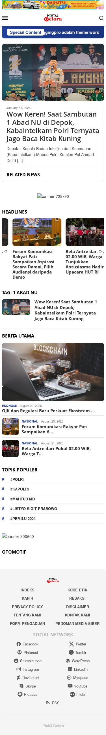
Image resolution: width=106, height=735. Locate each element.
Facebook (31, 644)
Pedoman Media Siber (77, 623)
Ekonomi (9, 405)
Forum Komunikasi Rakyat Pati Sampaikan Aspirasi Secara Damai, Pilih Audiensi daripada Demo (23, 264)
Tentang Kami (27, 615)
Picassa (30, 694)
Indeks (27, 590)
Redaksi (77, 598)
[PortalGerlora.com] (53, 17)
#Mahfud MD (22, 499)
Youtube (80, 686)
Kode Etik (77, 590)
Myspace (80, 677)
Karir (27, 598)
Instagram (31, 669)
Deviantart (30, 677)
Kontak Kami (77, 615)
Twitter (80, 644)
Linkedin (81, 669)
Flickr (80, 694)
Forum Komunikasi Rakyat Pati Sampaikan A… (55, 429)
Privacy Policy (27, 606)
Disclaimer (77, 606)
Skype (30, 686)
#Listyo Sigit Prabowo (33, 508)
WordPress (81, 660)
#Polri (17, 479)
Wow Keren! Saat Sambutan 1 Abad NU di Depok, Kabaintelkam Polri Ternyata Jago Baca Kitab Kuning (53, 126)
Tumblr (80, 652)
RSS (56, 702)
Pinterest (30, 652)
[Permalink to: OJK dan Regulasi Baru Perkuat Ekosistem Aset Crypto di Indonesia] (53, 372)
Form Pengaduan (27, 623)
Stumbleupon (31, 660)
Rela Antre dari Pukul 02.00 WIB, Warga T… (56, 451)
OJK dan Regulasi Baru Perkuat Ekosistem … (48, 410)
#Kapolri (19, 489)
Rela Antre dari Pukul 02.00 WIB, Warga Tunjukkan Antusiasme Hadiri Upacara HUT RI (78, 261)
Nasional (30, 421)
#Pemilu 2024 (23, 518)
